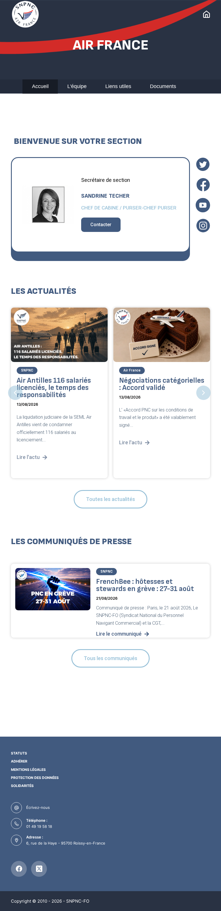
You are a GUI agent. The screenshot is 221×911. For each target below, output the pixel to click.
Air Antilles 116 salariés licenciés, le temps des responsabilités (54, 387)
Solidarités (22, 786)
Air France (131, 370)
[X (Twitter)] (39, 869)
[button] (15, 393)
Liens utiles (118, 86)
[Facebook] (19, 869)
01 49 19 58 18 (39, 826)
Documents (163, 86)
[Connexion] (206, 14)
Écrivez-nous (38, 807)
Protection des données (35, 777)
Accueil (40, 86)
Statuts (19, 753)
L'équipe (77, 86)
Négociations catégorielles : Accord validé (161, 384)
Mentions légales (28, 769)
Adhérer (19, 761)
